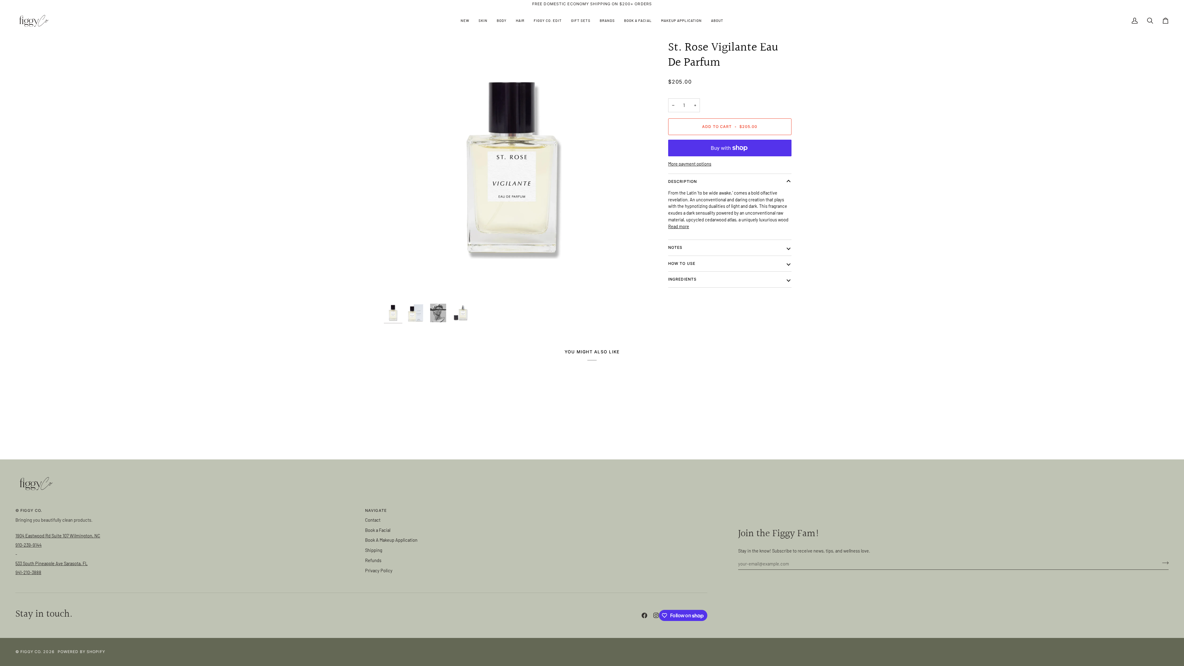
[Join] (1163, 563)
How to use (681, 263)
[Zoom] (514, 170)
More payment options (689, 163)
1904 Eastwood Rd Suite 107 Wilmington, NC (57, 535)
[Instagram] (656, 615)
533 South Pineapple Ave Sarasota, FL (51, 563)
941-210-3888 (28, 572)
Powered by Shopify (81, 651)
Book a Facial (377, 530)
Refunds (373, 560)
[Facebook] (644, 615)
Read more (678, 226)
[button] (483, 20)
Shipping (373, 550)
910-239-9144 (28, 545)
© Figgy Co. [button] (28, 510)
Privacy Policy (379, 570)
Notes (675, 247)
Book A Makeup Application (391, 540)
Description (682, 181)
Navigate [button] (376, 510)
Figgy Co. (31, 651)
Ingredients (682, 279)
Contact (372, 520)
